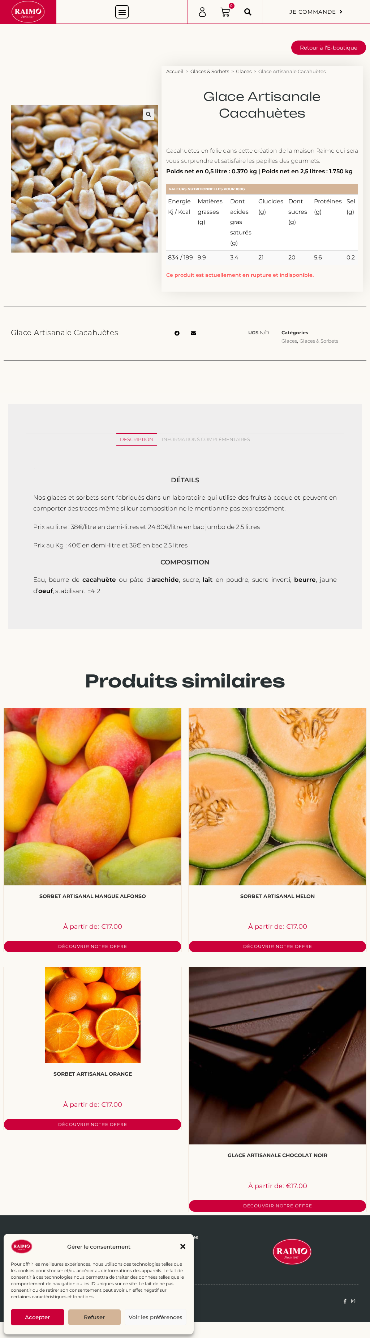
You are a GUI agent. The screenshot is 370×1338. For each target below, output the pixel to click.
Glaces (243, 71)
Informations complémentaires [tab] (206, 439)
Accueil (175, 71)
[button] (182, 1246)
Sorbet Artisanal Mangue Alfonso (92, 896)
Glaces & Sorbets (209, 71)
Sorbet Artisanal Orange (92, 1074)
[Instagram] (353, 1301)
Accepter (37, 1317)
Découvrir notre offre (92, 946)
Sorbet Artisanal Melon (277, 896)
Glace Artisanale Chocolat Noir (277, 1155)
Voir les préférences (155, 1317)
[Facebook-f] (345, 1301)
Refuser (94, 1317)
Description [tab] (136, 439)
